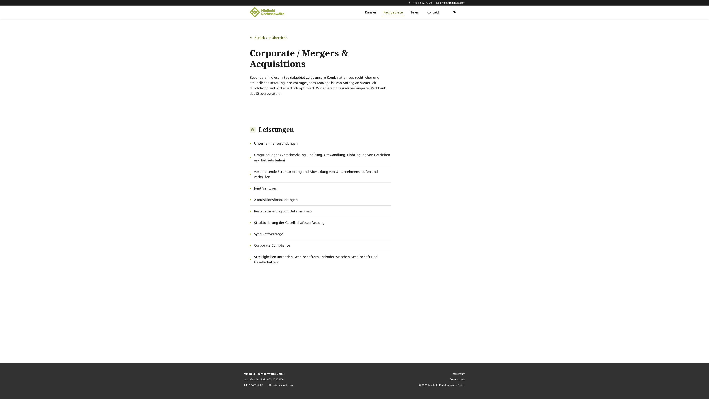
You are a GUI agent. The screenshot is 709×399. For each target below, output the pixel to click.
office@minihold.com (280, 385)
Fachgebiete (393, 12)
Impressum (458, 374)
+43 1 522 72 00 (253, 385)
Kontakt (433, 12)
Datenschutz (457, 379)
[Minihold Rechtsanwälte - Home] (267, 12)
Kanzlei (370, 12)
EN (454, 12)
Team (414, 12)
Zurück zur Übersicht (270, 37)
